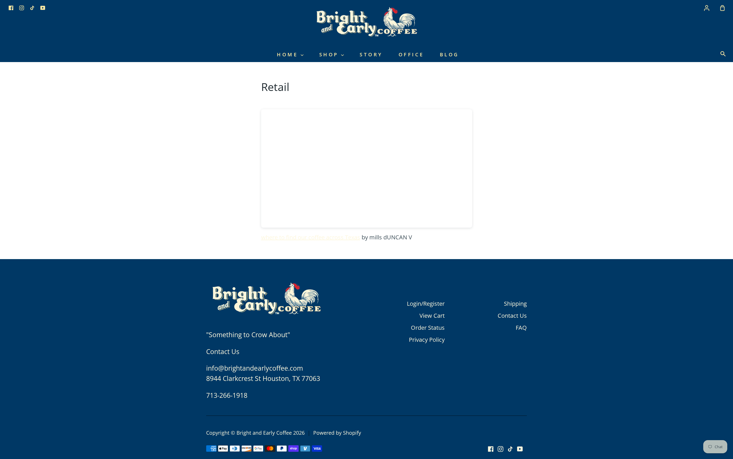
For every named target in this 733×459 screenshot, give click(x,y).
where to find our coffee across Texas (310, 237)
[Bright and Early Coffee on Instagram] (500, 449)
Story (371, 54)
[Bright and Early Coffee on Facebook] (491, 449)
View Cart (432, 315)
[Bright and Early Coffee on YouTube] (520, 449)
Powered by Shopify (337, 432)
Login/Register (426, 303)
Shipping (515, 303)
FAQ (521, 327)
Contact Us (512, 315)
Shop (330, 54)
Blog (449, 54)
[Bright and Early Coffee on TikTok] (510, 449)
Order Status (428, 327)
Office (411, 54)
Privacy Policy (427, 339)
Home (289, 54)
